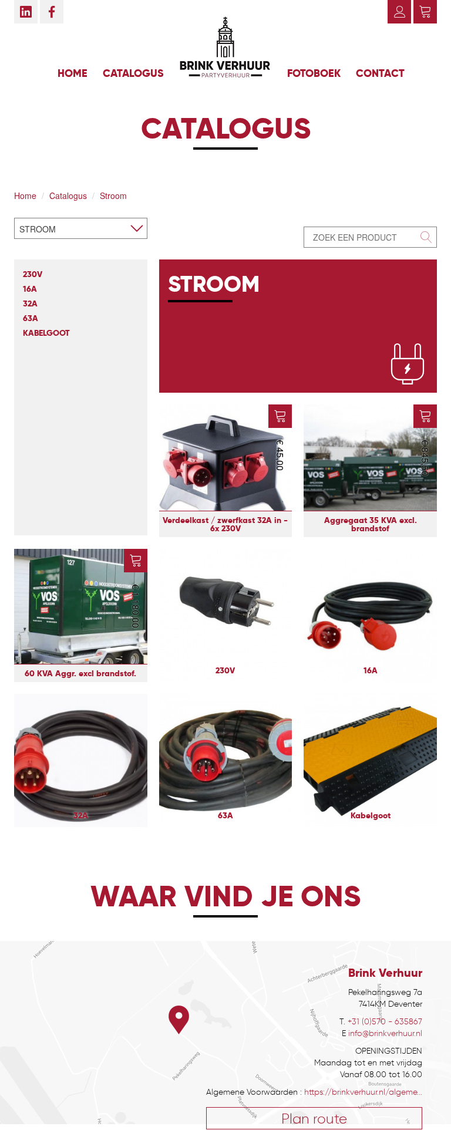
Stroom (113, 195)
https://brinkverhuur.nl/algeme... (363, 1092)
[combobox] (80, 228)
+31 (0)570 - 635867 (385, 1022)
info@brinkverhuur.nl (385, 1033)
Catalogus (133, 73)
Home (72, 73)
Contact (380, 73)
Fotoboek (314, 73)
